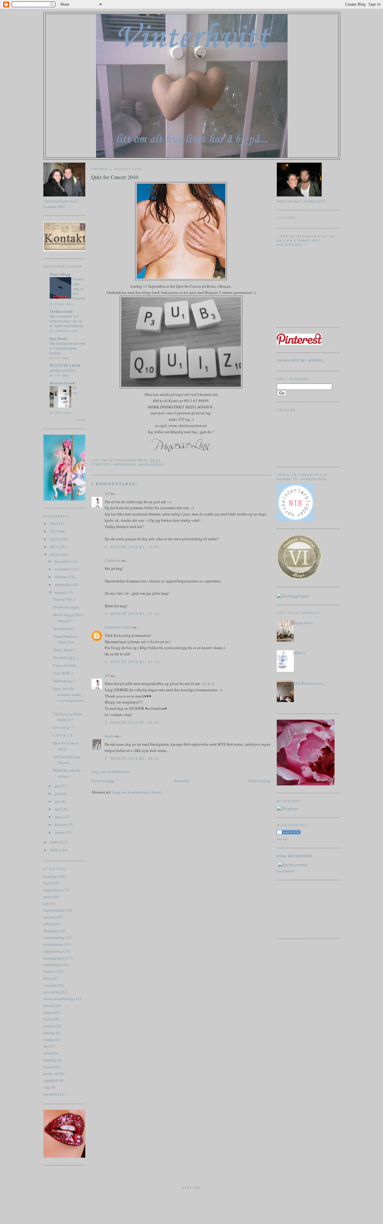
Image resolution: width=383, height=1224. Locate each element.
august (60, 592)
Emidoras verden (118, 627)
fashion (49, 971)
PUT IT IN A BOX (65, 365)
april (58, 809)
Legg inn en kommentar (110, 771)
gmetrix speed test (62, 370)
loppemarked (54, 910)
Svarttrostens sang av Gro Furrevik (79, 288)
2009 (54, 842)
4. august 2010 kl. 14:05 (132, 547)
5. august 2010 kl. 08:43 (132, 758)
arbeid (48, 924)
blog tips (282, 839)
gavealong (51, 991)
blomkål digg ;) (65, 657)
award (48, 1053)
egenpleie (51, 1094)
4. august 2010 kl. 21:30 (132, 661)
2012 (54, 539)
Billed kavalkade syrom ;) (67, 773)
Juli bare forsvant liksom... (66, 759)
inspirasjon (52, 964)
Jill (107, 493)
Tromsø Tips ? (64, 599)
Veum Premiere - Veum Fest (66, 639)
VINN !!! (299, 653)
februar (60, 824)
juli (57, 785)
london (49, 1039)
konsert (49, 1066)
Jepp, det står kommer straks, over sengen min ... (68, 697)
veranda (49, 985)
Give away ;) (63, 727)
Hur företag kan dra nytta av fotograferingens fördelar (67, 348)
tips (46, 883)
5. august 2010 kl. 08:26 (132, 722)
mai (57, 801)
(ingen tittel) (302, 622)
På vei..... (77, 390)
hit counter (285, 871)
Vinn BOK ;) (63, 673)
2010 (54, 554)
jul (45, 903)
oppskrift (50, 1080)
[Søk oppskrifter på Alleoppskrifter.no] (293, 596)
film (46, 978)
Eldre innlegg (260, 780)
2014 (54, 523)
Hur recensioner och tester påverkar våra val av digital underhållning (66, 321)
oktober (61, 576)
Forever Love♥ (62, 383)
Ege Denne (59, 338)
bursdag (49, 1060)
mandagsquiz (54, 958)
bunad (48, 1005)
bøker (48, 1012)
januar (60, 832)
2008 (54, 850)
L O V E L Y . (64, 735)
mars (58, 816)
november (63, 569)
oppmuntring (54, 937)
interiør (49, 917)
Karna (109, 735)
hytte (47, 1019)
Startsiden (182, 780)
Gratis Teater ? (64, 649)
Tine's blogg (60, 274)
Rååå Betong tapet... (308, 683)
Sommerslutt (63, 628)
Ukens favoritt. (65, 665)
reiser (47, 896)
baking (49, 1032)
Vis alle (80, 420)
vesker (48, 1025)
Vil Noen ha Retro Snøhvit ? (67, 717)
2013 (54, 531)
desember (62, 561)
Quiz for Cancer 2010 (65, 746)
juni (58, 793)
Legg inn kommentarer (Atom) (136, 792)
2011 (54, 547)
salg (46, 1087)
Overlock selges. (66, 607)
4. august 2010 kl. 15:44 (132, 613)
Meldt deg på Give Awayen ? (68, 617)
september (63, 584)
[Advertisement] (304, 908)
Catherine (113, 560)
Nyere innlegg (102, 780)
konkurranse (53, 944)
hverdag (50, 876)
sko (46, 1046)
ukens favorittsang (58, 998)
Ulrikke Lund (61, 311)
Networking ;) (64, 680)
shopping (51, 930)
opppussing (52, 951)
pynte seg (51, 1073)
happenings (52, 889)
